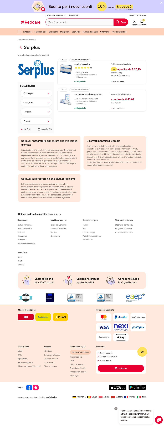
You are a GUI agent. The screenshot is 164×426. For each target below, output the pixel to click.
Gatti (20, 261)
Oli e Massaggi (89, 232)
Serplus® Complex (82, 64)
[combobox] (36, 93)
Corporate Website (52, 355)
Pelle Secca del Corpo (92, 236)
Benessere (53, 32)
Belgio (94, 397)
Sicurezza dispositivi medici (29, 366)
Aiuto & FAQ (133, 16)
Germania (81, 397)
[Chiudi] (161, 3)
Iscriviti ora (122, 368)
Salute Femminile (25, 225)
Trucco (85, 225)
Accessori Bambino (58, 229)
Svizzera (119, 397)
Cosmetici (76, 32)
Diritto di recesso (77, 364)
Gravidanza (55, 236)
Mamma (53, 232)
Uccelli (21, 265)
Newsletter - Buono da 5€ (56, 16)
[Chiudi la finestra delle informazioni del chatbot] (115, 408)
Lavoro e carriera (51, 359)
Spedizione (22, 359)
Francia (132, 397)
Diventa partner (50, 366)
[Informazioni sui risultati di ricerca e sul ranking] (47, 55)
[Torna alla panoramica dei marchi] (21, 47)
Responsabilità (76, 357)
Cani (20, 257)
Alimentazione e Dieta (124, 232)
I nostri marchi (23, 40)
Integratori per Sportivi (124, 225)
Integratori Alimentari (123, 229)
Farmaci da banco (90, 32)
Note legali (74, 375)
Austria (106, 397)
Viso (84, 229)
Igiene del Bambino (58, 225)
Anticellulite (88, 240)
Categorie (27, 32)
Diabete (21, 232)
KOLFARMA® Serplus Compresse (88, 94)
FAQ (20, 355)
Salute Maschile (25, 229)
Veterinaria (104, 32)
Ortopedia (22, 240)
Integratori (64, 32)
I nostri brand (49, 362)
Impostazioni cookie (78, 372)
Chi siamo (142, 16)
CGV (72, 361)
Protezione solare (119, 32)
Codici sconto (74, 15)
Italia (144, 397)
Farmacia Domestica (26, 243)
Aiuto (20, 351)
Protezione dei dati (77, 368)
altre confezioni (118, 82)
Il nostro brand (40, 32)
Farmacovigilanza (25, 362)
